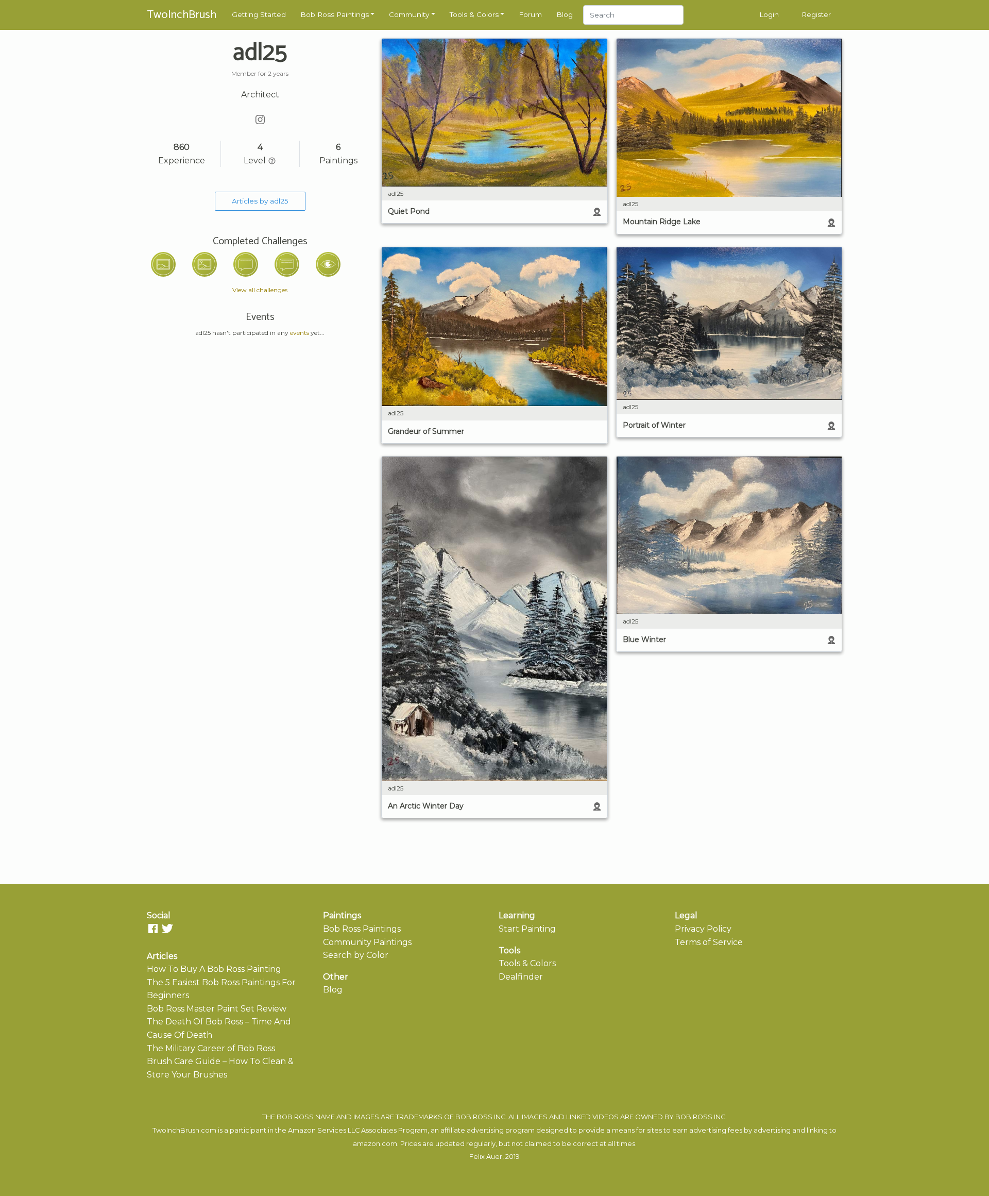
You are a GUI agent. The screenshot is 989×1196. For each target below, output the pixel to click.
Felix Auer (485, 1156)
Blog (564, 14)
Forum (530, 14)
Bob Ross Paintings (334, 14)
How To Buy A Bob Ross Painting (214, 969)
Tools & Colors (474, 14)
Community (409, 14)
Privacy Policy (703, 929)
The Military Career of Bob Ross (211, 1048)
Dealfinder (521, 977)
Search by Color (355, 955)
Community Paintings (367, 942)
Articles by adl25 (260, 201)
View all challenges (259, 290)
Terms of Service (709, 942)
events (299, 332)
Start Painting (527, 929)
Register (816, 14)
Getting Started (259, 14)
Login (769, 14)
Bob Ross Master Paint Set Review (216, 1009)
